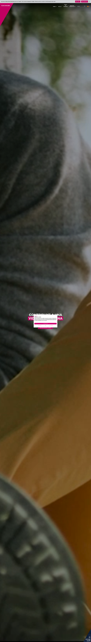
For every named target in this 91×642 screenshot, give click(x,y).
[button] (36, 316)
